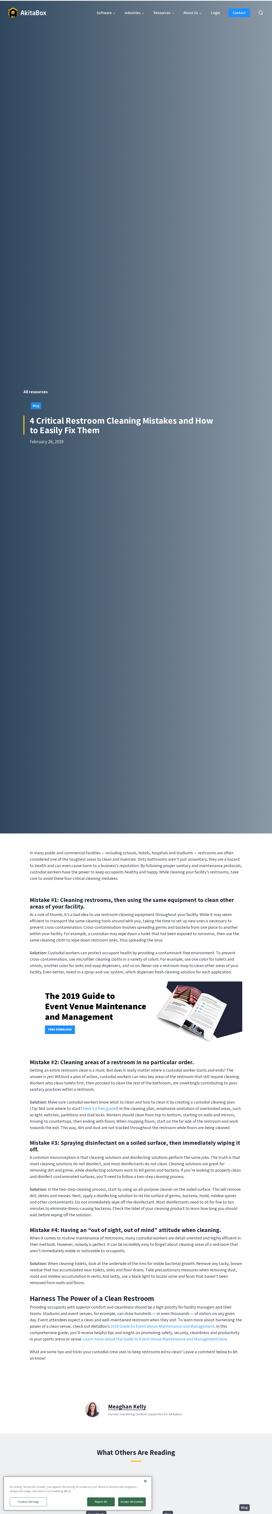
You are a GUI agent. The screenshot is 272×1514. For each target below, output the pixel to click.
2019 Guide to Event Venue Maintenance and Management (162, 1326)
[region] (77, 1493)
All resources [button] (35, 392)
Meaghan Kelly (127, 1406)
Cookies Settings (28, 1502)
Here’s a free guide (99, 1108)
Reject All (101, 1502)
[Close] (145, 1481)
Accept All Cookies (131, 1502)
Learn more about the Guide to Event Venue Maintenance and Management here (155, 1339)
